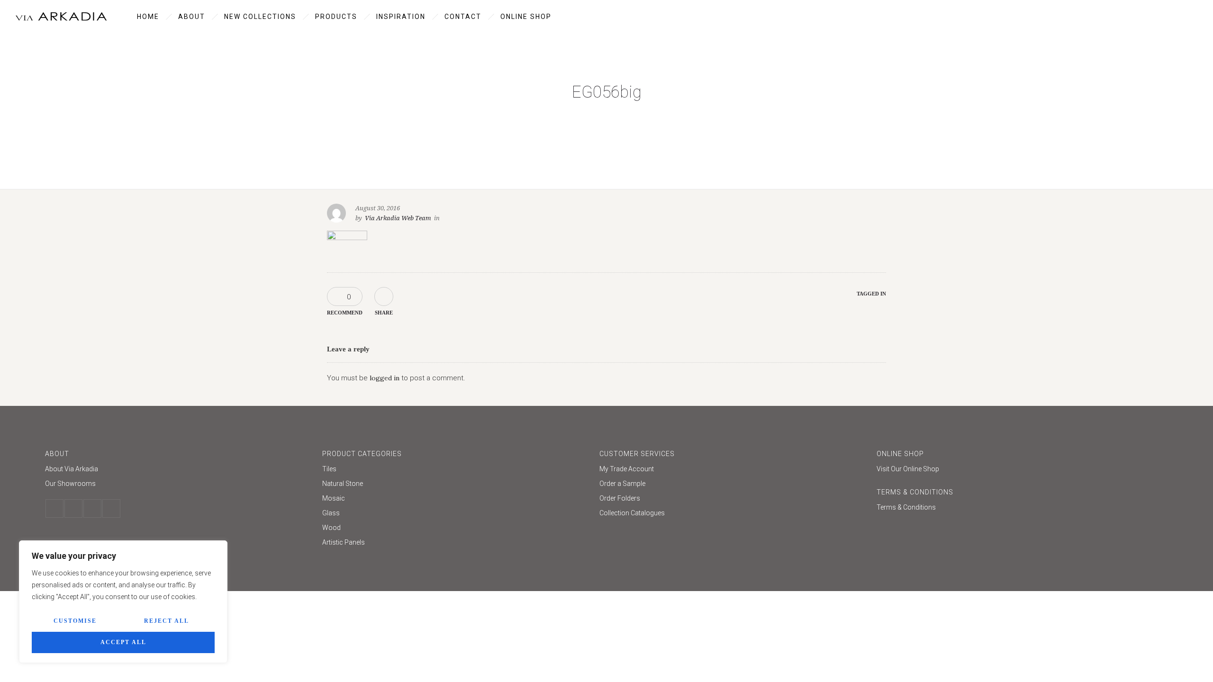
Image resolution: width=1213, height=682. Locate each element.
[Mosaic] (456, 499)
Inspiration (400, 16)
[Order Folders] (733, 499)
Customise (75, 621)
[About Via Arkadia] (179, 470)
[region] (123, 601)
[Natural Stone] (456, 484)
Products (336, 16)
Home (148, 16)
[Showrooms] (179, 483)
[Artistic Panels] (456, 542)
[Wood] (456, 528)
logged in (384, 378)
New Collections (260, 16)
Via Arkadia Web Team (398, 218)
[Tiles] (456, 470)
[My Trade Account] (733, 470)
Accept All (123, 642)
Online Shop (526, 16)
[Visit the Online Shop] (1010, 469)
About (191, 16)
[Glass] (456, 514)
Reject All (166, 621)
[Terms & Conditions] (1010, 507)
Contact (462, 16)
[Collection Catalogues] (733, 513)
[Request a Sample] (733, 484)
